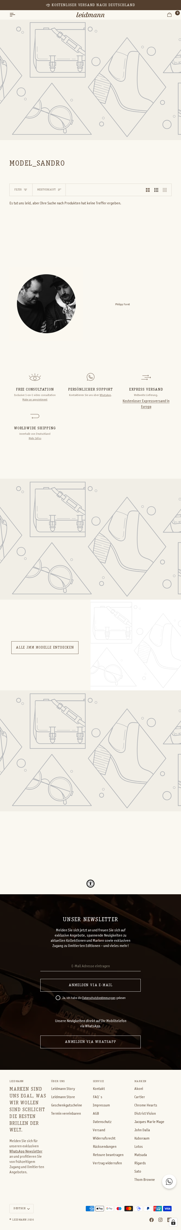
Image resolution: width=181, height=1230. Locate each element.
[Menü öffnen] (16, 14)
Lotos (138, 1146)
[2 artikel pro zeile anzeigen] (148, 190)
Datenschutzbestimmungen (98, 998)
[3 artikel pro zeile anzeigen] (156, 190)
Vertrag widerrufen (107, 1163)
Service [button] (98, 1081)
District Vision (145, 1113)
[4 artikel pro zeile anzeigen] (165, 190)
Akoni (138, 1089)
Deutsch (19, 1208)
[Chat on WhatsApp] (169, 1181)
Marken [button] (140, 1081)
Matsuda (140, 1155)
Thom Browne (144, 1180)
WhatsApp (105, 395)
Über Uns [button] (58, 1081)
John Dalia (142, 1130)
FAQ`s (97, 1097)
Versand (99, 1130)
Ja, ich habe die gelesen (94, 998)
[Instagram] (160, 1220)
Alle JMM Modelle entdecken (45, 647)
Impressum (101, 1105)
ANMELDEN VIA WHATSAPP (90, 1042)
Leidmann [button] (16, 1081)
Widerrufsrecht (104, 1138)
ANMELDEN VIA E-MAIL (90, 985)
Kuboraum (141, 1138)
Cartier (139, 1097)
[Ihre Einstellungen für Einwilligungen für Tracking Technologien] (173, 1222)
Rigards (140, 1163)
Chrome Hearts (145, 1105)
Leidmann (19, 1219)
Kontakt (99, 1089)
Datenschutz (102, 1122)
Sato (137, 1171)
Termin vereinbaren (66, 1113)
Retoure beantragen (108, 1155)
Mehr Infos (35, 438)
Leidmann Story (63, 1089)
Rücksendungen (104, 1146)
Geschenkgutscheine (66, 1105)
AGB (96, 1113)
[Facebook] (151, 1220)
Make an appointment (34, 399)
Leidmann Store (63, 1097)
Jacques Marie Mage (149, 1122)
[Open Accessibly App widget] (90, 884)
